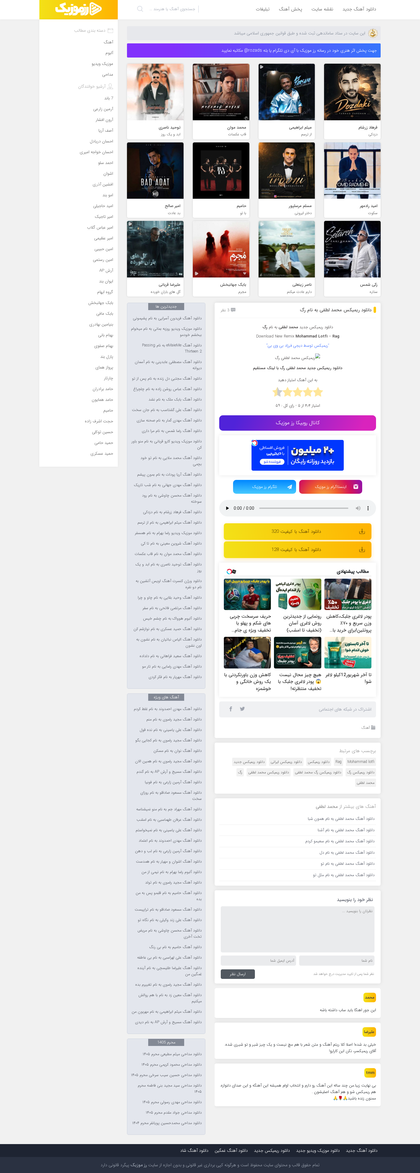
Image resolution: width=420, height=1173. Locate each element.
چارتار (108, 378)
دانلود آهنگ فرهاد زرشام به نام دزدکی (172, 512)
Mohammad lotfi (360, 762)
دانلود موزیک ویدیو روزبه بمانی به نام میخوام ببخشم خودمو (166, 332)
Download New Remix (275, 336)
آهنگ (365, 728)
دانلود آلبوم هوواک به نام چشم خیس (172, 619)
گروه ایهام (105, 292)
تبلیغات (263, 9)
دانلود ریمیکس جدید (316, 327)
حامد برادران (103, 389)
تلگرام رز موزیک (264, 487)
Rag (338, 762)
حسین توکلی (102, 432)
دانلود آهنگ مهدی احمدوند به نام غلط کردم (168, 709)
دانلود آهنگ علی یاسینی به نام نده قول (171, 730)
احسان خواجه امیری (96, 152)
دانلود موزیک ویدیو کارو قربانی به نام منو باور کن (167, 444)
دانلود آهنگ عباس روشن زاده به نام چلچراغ (167, 389)
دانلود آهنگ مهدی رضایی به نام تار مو (172, 667)
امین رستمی (103, 260)
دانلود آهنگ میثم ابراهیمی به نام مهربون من (167, 1012)
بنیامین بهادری (101, 324)
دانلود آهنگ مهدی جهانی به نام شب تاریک (168, 485)
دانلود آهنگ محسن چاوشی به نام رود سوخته (172, 499)
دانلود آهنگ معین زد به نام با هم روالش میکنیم (170, 998)
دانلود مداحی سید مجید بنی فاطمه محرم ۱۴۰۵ (170, 1089)
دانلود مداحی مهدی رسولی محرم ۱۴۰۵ (172, 1102)
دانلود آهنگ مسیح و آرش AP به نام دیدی (168, 1022)
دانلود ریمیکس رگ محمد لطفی (318, 772)
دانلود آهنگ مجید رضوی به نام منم (174, 719)
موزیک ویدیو (102, 64)
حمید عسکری (101, 453)
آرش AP (106, 270)
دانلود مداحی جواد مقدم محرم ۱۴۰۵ (174, 1113)
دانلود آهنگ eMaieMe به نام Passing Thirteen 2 (172, 348)
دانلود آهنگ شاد (194, 1150)
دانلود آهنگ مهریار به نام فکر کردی (175, 677)
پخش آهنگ (290, 9)
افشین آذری (103, 184)
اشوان (108, 173)
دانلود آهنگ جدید (359, 9)
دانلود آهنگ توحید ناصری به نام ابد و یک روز (168, 567)
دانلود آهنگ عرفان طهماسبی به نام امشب (169, 820)
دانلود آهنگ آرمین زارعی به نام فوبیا (173, 782)
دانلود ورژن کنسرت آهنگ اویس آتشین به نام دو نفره (169, 584)
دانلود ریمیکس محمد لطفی (268, 772)
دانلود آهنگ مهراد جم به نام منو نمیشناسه (169, 809)
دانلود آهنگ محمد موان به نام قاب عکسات (168, 554)
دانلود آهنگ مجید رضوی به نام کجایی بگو (168, 740)
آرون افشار (104, 120)
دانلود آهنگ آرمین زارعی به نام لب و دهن (168, 851)
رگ (240, 772)
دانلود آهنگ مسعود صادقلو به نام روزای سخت (171, 796)
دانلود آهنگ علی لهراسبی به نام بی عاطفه (169, 958)
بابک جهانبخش (100, 303)
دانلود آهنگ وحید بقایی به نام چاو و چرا (170, 598)
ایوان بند (106, 281)
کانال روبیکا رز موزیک (298, 423)
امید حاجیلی (103, 206)
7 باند (108, 98)
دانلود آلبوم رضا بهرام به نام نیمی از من (171, 872)
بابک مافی (104, 313)
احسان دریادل (101, 141)
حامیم (108, 410)
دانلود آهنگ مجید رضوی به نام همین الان (168, 761)
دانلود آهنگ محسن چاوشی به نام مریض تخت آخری (169, 934)
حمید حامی (103, 443)
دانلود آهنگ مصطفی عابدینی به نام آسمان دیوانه (168, 365)
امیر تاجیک (104, 216)
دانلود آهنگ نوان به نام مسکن (177, 751)
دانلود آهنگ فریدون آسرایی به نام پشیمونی (167, 318)
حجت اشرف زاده (99, 421)
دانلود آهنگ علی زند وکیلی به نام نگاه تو (170, 920)
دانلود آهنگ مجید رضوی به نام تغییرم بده (168, 985)
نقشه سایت (322, 9)
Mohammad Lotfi (311, 336)
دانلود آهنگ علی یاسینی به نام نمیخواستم (169, 830)
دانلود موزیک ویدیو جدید (318, 1150)
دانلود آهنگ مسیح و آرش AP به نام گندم (169, 772)
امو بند (107, 195)
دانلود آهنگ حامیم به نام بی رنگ (175, 947)
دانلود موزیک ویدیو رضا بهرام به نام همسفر (168, 533)
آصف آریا (105, 130)
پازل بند (106, 356)
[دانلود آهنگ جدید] (78, 9)
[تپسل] (255, 443)
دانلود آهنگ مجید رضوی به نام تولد (173, 883)
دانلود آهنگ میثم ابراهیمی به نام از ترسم (169, 523)
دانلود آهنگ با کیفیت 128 (296, 549)
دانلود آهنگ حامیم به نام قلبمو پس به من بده (169, 896)
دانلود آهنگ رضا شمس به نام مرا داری (172, 431)
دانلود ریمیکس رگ (360, 772)
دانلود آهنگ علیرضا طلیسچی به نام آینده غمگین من (169, 971)
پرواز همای (104, 367)
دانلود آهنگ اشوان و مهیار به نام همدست (169, 862)
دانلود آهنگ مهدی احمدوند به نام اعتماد (170, 841)
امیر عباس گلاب (100, 227)
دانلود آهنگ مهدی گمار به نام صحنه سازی (169, 420)
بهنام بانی (105, 335)
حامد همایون (102, 400)
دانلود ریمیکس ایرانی (286, 762)
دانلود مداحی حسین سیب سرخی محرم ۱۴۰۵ (166, 1075)
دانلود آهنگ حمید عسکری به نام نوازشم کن (167, 629)
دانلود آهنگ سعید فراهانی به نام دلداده (171, 656)
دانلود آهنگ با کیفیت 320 (296, 531)
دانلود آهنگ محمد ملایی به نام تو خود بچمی (171, 461)
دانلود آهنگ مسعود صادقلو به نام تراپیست (168, 910)
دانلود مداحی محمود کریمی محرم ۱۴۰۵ (171, 1065)
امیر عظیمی (103, 238)
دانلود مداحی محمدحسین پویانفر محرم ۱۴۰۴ (167, 1123)
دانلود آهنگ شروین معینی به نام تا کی (171, 544)
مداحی (107, 74)
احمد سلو (105, 163)
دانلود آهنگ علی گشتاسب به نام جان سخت (167, 410)
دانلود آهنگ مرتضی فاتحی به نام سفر (172, 608)
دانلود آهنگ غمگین (231, 1150)
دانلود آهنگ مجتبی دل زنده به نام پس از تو (167, 379)
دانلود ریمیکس (319, 762)
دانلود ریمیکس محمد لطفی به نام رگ (335, 310)
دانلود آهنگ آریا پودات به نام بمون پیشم (169, 475)
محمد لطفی (288, 327)
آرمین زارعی (103, 109)
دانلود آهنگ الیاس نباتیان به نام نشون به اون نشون (169, 642)
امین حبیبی (103, 249)
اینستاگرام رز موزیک (331, 487)
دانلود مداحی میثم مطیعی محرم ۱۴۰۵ (172, 1054)
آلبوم (109, 53)
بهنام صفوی (103, 346)
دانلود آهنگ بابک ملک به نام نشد (175, 400)
